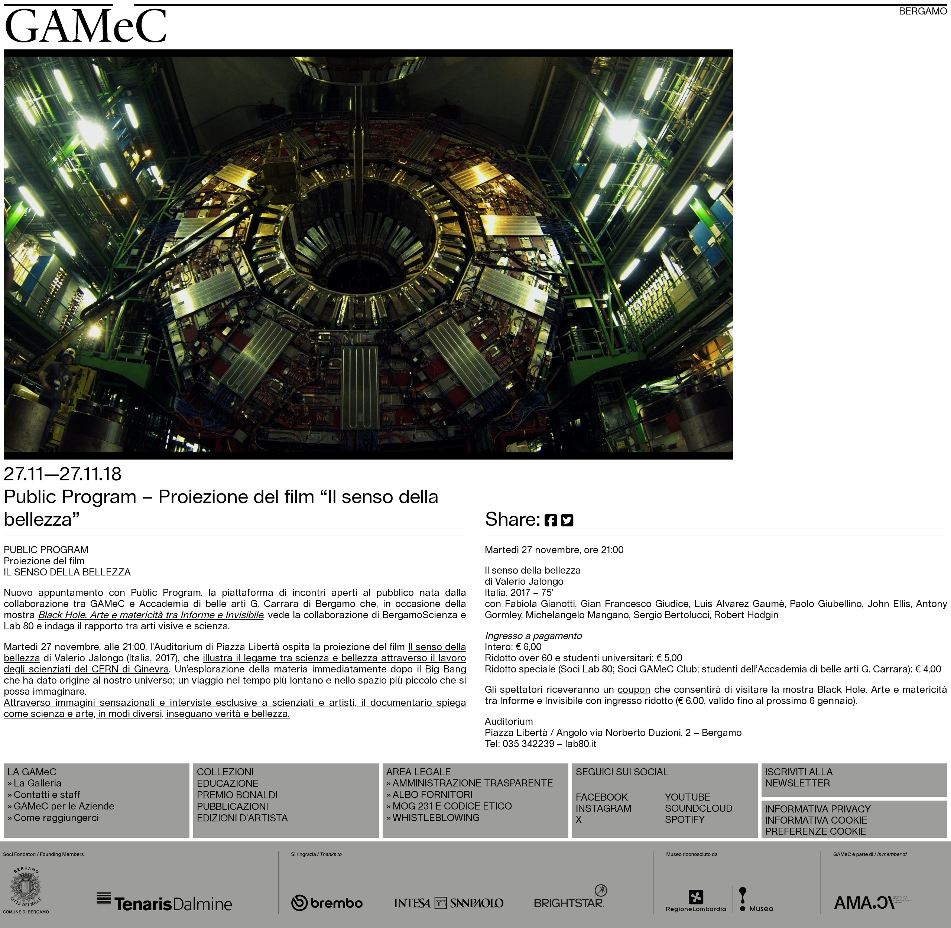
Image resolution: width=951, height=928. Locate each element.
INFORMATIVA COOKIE (816, 820)
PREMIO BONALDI (237, 795)
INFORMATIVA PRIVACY (818, 809)
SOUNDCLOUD (699, 809)
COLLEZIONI (225, 772)
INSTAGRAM (604, 809)
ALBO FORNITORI (433, 795)
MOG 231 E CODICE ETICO (452, 806)
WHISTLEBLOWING (436, 818)
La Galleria (38, 783)
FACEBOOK (602, 797)
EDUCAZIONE (228, 784)
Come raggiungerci (56, 818)
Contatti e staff (47, 795)
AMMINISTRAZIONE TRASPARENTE (473, 783)
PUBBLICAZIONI (232, 807)
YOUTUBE (687, 797)
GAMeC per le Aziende (64, 806)
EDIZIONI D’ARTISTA (242, 818)
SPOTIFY (685, 820)
